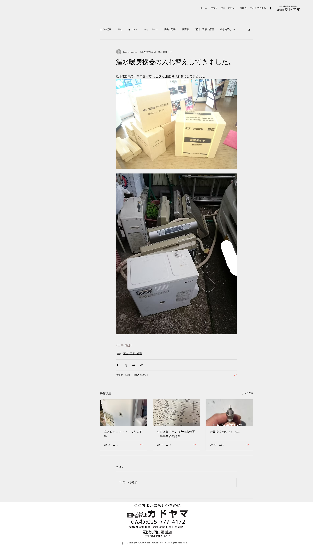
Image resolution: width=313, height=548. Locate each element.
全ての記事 (105, 29)
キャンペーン (151, 29)
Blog (120, 29)
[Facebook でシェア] (117, 365)
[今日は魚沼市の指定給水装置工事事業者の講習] (176, 412)
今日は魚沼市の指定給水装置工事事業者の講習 (176, 434)
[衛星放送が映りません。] (229, 412)
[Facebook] (270, 8)
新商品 (185, 29)
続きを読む (226, 29)
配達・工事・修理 (204, 29)
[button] (248, 29)
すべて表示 (247, 393)
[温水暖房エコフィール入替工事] (123, 412)
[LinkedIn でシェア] (133, 365)
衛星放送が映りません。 (226, 432)
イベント (132, 29)
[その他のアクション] (235, 52)
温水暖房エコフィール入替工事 (123, 434)
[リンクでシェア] (141, 365)
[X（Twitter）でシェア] (125, 365)
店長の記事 (170, 29)
